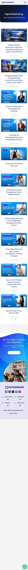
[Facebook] (6, 392)
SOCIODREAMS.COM (17, 410)
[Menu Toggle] (8, 399)
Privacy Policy (13, 413)
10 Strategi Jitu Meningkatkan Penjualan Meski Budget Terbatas (14, 137)
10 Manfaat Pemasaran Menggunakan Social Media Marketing (14, 192)
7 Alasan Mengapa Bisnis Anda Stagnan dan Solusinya (14, 109)
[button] (25, 2)
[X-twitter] (13, 392)
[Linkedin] (16, 392)
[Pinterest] (20, 392)
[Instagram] (9, 392)
